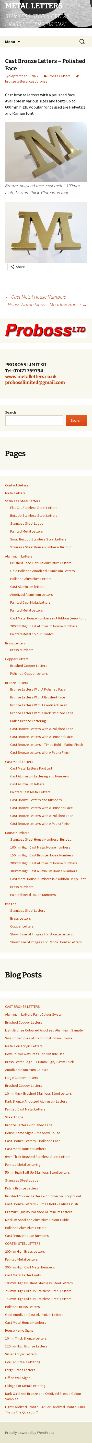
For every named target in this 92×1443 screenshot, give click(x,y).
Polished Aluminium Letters (31, 578)
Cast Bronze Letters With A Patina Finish (40, 752)
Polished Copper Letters (29, 673)
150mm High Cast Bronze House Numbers (41, 855)
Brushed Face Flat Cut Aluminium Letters (41, 563)
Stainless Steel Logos (26, 523)
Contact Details (16, 485)
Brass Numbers (21, 649)
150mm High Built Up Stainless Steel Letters (38, 1298)
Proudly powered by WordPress (29, 1432)
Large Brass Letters (20, 1370)
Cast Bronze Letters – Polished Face (33, 1140)
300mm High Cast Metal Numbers (30, 1267)
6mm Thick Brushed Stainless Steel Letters (38, 1156)
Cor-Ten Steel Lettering (22, 1362)
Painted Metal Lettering (23, 1164)
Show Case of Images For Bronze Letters (41, 934)
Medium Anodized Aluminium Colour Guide (37, 1219)
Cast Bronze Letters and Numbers (36, 800)
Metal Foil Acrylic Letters (24, 1046)
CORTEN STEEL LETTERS (23, 1243)
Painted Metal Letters (26, 531)
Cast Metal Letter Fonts (23, 1275)
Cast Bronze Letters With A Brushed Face (41, 736)
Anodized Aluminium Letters (31, 594)
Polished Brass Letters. (23, 1306)
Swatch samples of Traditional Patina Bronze (39, 1038)
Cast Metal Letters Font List (31, 768)
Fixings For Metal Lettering (25, 1385)
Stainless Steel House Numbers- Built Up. (41, 547)
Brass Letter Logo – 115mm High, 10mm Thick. (40, 1062)
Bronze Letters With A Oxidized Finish (38, 705)
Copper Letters (17, 659)
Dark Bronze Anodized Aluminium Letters (36, 1101)
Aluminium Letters (18, 556)
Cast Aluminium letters (27, 586)
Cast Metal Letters (19, 761)
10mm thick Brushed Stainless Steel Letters (38, 1093)
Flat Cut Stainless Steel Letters (33, 507)
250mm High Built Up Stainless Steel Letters (38, 1291)
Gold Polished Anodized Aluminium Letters (42, 570)
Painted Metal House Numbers (33, 894)
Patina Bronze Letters (21, 1188)
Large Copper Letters (21, 1077)
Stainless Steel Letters (22, 501)
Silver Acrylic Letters (21, 1354)
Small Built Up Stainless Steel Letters (38, 539)
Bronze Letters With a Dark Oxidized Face (41, 713)
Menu (10, 41)
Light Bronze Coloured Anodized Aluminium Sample (44, 1030)
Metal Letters (15, 493)
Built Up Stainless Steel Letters (33, 515)
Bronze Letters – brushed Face (28, 1125)
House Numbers (17, 832)
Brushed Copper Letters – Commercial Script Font (43, 1196)
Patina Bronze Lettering (28, 721)
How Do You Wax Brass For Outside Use (35, 1054)
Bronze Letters (59, 76)
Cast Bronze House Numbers (27, 1235)
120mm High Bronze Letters (26, 1346)
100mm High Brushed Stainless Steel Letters (39, 1283)
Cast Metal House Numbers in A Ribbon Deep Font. (48, 618)
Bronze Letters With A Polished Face (38, 689)
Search (10, 412)
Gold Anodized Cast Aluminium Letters (34, 1314)
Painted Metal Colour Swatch (32, 634)
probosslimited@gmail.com (35, 382)
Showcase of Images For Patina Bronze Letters (46, 942)
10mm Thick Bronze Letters (26, 1338)
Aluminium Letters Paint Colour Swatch (34, 1014)
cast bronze (38, 81)
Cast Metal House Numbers (35, 297)
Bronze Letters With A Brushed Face (37, 697)
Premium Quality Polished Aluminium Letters (38, 1212)
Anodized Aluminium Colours (26, 1069)
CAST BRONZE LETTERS (22, 1006)
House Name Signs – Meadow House (47, 304)
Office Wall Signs (17, 1377)
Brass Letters (15, 643)
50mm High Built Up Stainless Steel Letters (37, 1172)
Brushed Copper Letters (28, 665)
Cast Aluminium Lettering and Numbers (39, 776)
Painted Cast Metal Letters (30, 602)
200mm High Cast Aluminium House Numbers (43, 626)
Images (10, 904)
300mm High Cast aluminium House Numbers (43, 871)
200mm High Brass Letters (25, 1251)
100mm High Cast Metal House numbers (40, 847)
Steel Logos (14, 1117)
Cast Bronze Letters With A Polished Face (41, 728)
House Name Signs (19, 1330)
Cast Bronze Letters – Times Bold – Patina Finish (46, 744)
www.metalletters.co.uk (31, 376)
